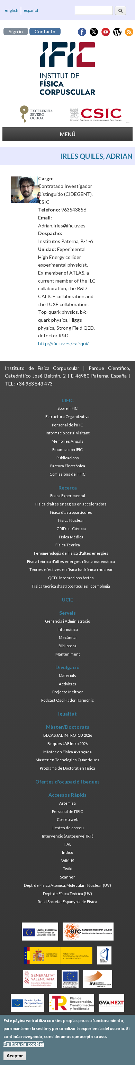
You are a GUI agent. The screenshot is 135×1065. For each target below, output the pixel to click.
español (31, 10)
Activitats (67, 684)
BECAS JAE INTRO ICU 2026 (67, 735)
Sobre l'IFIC (67, 408)
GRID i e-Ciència (71, 528)
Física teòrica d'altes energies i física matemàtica (71, 561)
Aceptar (15, 1055)
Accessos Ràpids (67, 795)
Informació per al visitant (68, 433)
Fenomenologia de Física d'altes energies (71, 553)
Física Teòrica (67, 545)
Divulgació (67, 667)
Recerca (67, 488)
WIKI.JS (67, 860)
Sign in (16, 31)
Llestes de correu (68, 827)
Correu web (67, 819)
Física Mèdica (71, 537)
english (11, 10)
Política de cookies (23, 1044)
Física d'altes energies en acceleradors (71, 504)
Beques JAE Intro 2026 (67, 743)
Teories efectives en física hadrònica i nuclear (71, 569)
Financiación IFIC (67, 449)
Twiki (67, 868)
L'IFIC (68, 400)
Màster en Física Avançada (67, 752)
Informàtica (67, 629)
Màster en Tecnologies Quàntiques (67, 759)
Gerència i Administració (67, 621)
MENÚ (67, 134)
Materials (67, 675)
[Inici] (67, 68)
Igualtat (67, 714)
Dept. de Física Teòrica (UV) (67, 893)
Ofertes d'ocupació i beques (67, 782)
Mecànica (67, 637)
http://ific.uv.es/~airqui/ (63, 343)
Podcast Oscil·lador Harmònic (67, 700)
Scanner (67, 877)
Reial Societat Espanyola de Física (67, 901)
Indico (67, 852)
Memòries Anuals (67, 441)
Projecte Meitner (67, 692)
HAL (67, 844)
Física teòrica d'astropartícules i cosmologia (71, 586)
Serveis (67, 613)
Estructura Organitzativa (67, 416)
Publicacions (67, 458)
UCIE (67, 600)
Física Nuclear (71, 520)
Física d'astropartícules (71, 512)
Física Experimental (67, 495)
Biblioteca (67, 645)
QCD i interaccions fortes (71, 577)
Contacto (45, 31)
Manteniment (67, 654)
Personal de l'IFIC (67, 425)
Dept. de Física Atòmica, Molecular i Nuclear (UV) (67, 885)
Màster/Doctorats (67, 727)
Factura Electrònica (67, 466)
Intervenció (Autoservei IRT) (67, 836)
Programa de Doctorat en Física (67, 768)
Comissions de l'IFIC (68, 474)
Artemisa (67, 803)
